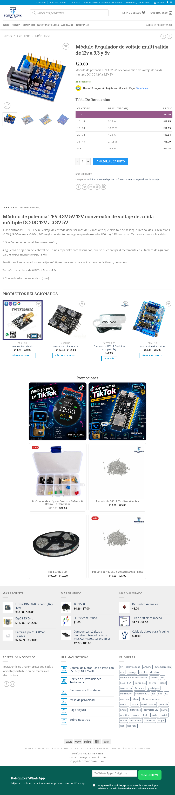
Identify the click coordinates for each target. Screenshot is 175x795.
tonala (123, 720)
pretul (123, 709)
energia (152, 682)
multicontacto (148, 704)
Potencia (130, 179)
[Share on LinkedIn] (103, 187)
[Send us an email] (171, 2)
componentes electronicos (133, 677)
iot (153, 693)
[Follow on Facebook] (167, 2)
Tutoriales (82, 24)
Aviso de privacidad (82, 700)
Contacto (75, 2)
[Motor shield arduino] (152, 320)
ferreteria (139, 688)
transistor (150, 720)
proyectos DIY (151, 709)
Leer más (109, 358)
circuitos (154, 672)
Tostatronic (136, 720)
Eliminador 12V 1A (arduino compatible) (109, 348)
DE (162, 677)
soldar (154, 715)
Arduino (23, 36)
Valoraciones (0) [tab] (30, 207)
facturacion (126, 688)
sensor (135, 715)
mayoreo (125, 699)
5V (121, 666)
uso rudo (132, 725)
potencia (163, 704)
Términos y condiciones (138, 2)
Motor (135, 704)
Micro (136, 699)
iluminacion (126, 693)
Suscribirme (150, 775)
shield (145, 715)
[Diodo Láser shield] (23, 320)
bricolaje (132, 672)
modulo (124, 704)
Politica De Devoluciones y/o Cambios (103, 2)
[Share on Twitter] (85, 187)
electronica (140, 682)
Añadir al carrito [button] (22, 355)
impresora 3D (142, 693)
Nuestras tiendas (58, 2)
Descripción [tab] (10, 207)
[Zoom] (7, 105)
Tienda (16, 24)
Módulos (42, 36)
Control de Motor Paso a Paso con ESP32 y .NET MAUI (92, 669)
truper (161, 720)
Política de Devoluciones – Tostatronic (86, 680)
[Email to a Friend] (91, 187)
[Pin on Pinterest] (97, 187)
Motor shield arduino (152, 346)
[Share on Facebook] (78, 187)
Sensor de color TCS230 (65, 346)
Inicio (6, 24)
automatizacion (163, 666)
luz (166, 693)
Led (160, 693)
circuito (143, 672)
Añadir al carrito (111, 161)
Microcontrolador (151, 699)
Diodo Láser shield (22, 346)
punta (164, 709)
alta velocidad (133, 666)
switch (164, 715)
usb (122, 725)
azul (122, 672)
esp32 (163, 682)
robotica (124, 715)
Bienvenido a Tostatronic (86, 690)
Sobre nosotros (80, 719)
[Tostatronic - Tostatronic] (14, 12)
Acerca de (41, 2)
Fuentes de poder (106, 179)
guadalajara (153, 688)
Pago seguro (78, 709)
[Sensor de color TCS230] (66, 320)
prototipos (135, 709)
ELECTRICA (125, 682)
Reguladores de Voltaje (147, 179)
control (154, 677)
